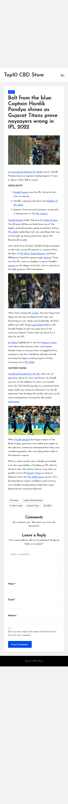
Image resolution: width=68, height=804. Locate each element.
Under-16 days (50, 220)
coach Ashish (37, 325)
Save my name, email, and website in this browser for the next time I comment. (32, 633)
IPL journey (42, 214)
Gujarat (47, 258)
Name (12, 584)
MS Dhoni (25, 254)
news (11, 92)
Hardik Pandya (21, 192)
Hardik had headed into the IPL (24, 374)
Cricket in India (16, 506)
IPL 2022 (13, 232)
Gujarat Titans (49, 343)
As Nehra (13, 343)
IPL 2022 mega (36, 477)
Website (12, 616)
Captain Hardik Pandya (33, 500)
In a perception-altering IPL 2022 (25, 172)
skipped (26, 440)
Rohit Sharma (38, 254)
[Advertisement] (34, 34)
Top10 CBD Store (24, 75)
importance (13, 402)
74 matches (14, 500)
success (11, 266)
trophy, (35, 313)
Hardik (18, 440)
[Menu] (62, 75)
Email (11, 600)
